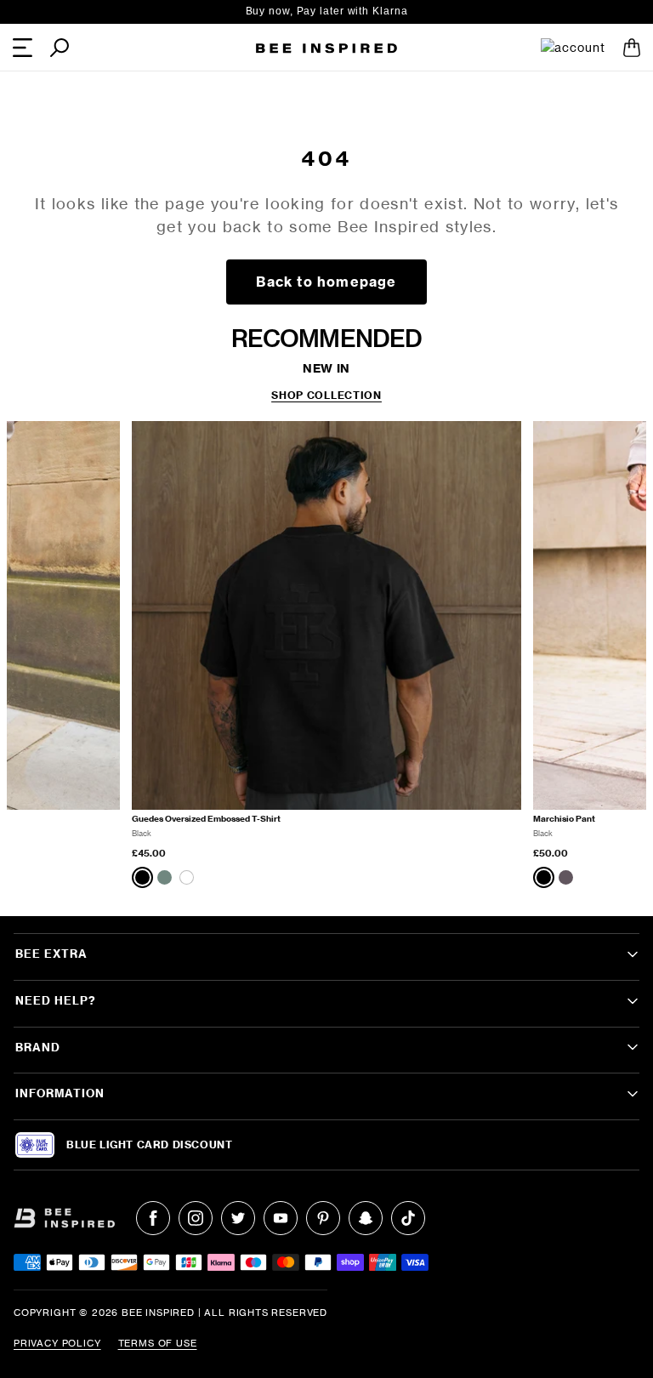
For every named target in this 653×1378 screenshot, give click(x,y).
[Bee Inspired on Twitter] (238, 1218)
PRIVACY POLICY (57, 1343)
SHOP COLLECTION (326, 395)
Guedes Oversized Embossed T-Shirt (206, 818)
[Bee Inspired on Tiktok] (408, 1218)
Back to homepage (326, 281)
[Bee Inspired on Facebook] (153, 1218)
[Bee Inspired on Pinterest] (323, 1218)
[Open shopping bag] (631, 47)
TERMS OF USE (157, 1343)
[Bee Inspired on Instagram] (196, 1218)
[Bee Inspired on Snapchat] (366, 1218)
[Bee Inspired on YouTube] (281, 1218)
